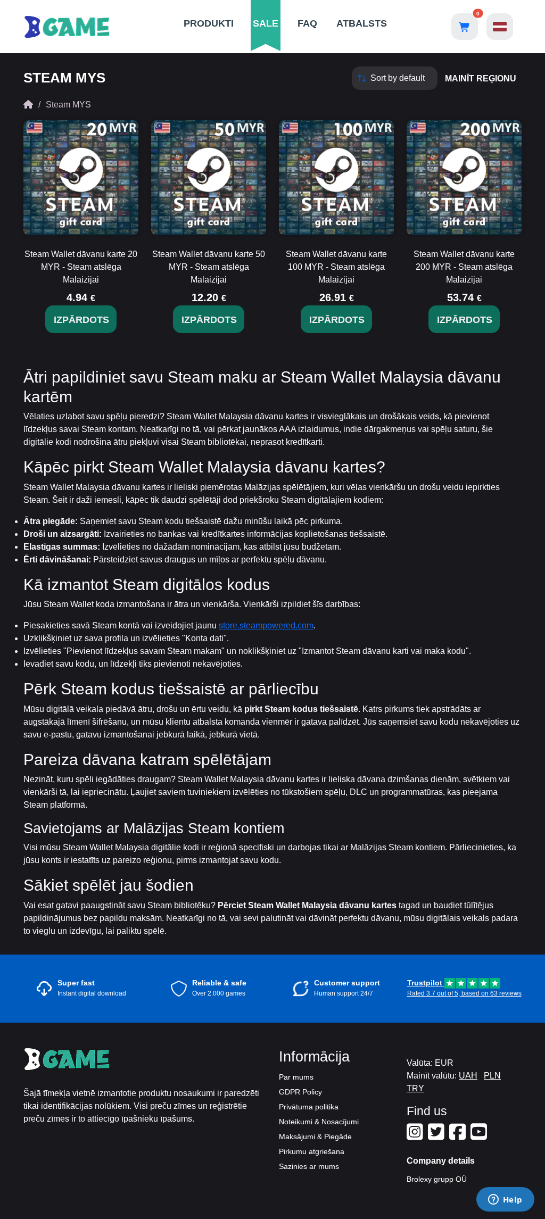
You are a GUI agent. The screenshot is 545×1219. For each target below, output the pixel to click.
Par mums (296, 1077)
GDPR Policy (300, 1092)
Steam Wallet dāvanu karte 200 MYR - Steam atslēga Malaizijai (464, 267)
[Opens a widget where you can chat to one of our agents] (505, 1200)
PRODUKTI (209, 23)
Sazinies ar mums (309, 1166)
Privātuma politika (308, 1106)
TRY (415, 1088)
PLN (492, 1075)
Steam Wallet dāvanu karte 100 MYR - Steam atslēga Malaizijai (336, 267)
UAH (468, 1075)
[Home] (28, 104)
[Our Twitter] (437, 1136)
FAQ (307, 23)
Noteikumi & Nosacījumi (319, 1121)
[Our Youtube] (480, 1136)
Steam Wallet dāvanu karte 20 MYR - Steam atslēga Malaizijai (80, 267)
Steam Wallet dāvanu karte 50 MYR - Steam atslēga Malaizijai (208, 267)
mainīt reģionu (480, 78)
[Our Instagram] (416, 1136)
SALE (265, 23)
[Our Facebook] (458, 1136)
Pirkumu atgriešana (311, 1151)
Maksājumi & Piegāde (315, 1136)
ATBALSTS (361, 23)
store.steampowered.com (266, 625)
